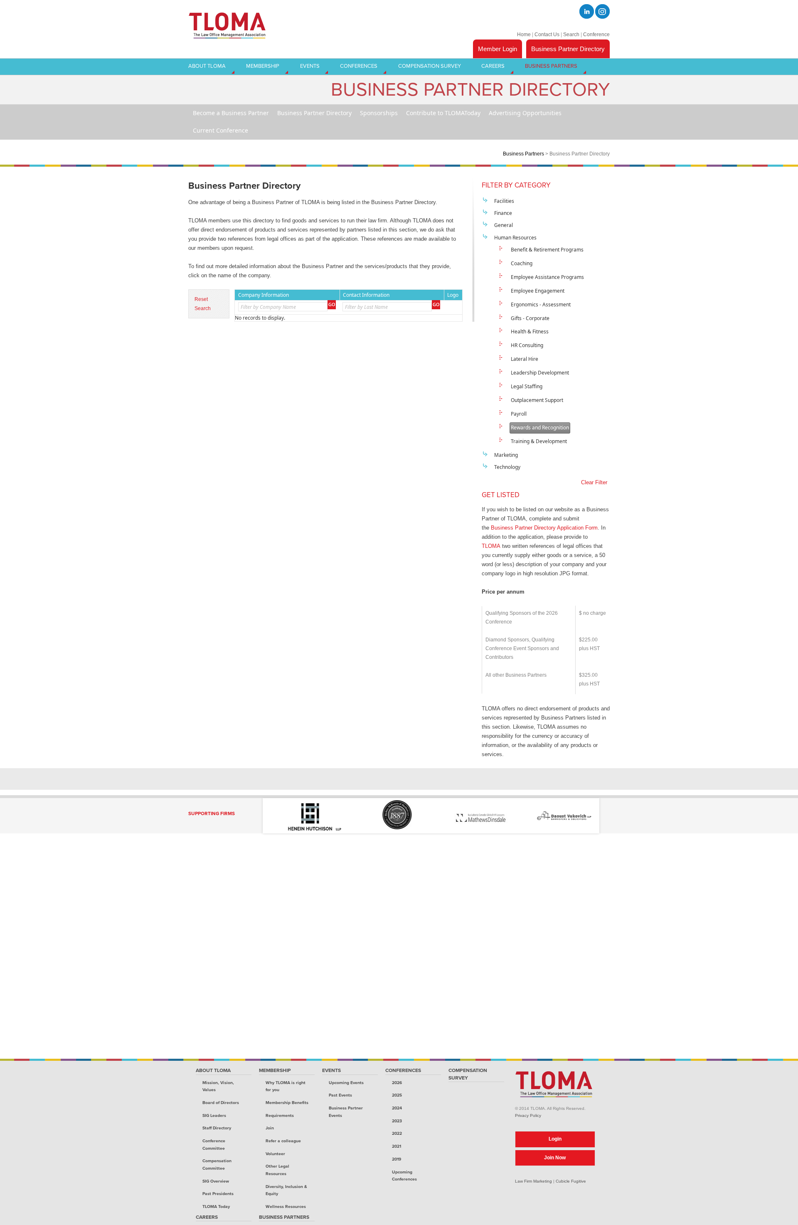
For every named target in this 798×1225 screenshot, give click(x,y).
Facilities (504, 201)
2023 (397, 1121)
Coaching (521, 263)
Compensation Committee (217, 1164)
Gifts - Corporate (530, 318)
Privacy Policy (528, 1115)
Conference (596, 34)
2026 (397, 1082)
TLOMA (491, 546)
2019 (396, 1159)
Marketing (506, 454)
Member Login (497, 48)
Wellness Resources (286, 1206)
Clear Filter (594, 482)
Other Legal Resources (277, 1169)
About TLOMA (213, 1070)
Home (524, 34)
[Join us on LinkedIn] (586, 11)
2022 (397, 1133)
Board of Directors (220, 1102)
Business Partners (523, 153)
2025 (397, 1095)
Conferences (403, 1070)
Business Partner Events (346, 1111)
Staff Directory (216, 1128)
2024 (397, 1108)
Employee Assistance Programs (547, 277)
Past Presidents (218, 1193)
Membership (275, 1070)
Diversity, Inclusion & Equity (286, 1190)
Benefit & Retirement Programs (547, 249)
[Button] (332, 304)
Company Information (263, 294)
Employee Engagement (537, 290)
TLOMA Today (216, 1206)
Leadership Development (540, 372)
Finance (503, 213)
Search (571, 34)
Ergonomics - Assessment (541, 304)
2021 (396, 1146)
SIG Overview (215, 1181)
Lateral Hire (524, 358)
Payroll (519, 413)
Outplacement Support (537, 400)
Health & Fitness (530, 331)
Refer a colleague (283, 1141)
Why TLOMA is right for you (285, 1086)
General (503, 225)
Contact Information (366, 294)
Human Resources (515, 237)
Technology (507, 467)
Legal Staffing (526, 386)
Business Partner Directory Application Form (544, 528)
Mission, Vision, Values (218, 1086)
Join (270, 1128)
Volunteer (275, 1153)
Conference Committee (213, 1144)
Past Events (340, 1095)
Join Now (555, 1158)
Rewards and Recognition (540, 427)
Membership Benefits (287, 1102)
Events (331, 1070)
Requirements (280, 1115)
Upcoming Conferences (404, 1175)
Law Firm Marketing (533, 1181)
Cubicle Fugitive (571, 1181)
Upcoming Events (346, 1082)
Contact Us (546, 34)
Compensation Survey (467, 1074)
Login (555, 1139)
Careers (207, 1217)
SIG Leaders (214, 1115)
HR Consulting (527, 345)
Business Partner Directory (568, 48)
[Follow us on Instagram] (602, 11)
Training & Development (539, 441)
